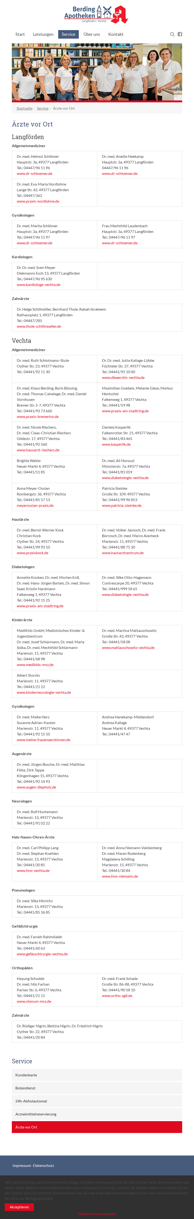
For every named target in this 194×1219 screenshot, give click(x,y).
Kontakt (115, 34)
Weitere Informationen (97, 1213)
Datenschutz (43, 1165)
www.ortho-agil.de (117, 995)
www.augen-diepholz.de (36, 787)
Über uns (92, 34)
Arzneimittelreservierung (35, 1114)
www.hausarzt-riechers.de (38, 450)
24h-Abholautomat (31, 1101)
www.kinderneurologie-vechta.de (44, 692)
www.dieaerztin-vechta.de (123, 377)
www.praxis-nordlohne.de (38, 201)
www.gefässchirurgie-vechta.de (42, 954)
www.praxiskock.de (32, 552)
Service (68, 34)
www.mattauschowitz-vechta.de (128, 647)
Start (20, 34)
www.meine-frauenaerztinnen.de (43, 739)
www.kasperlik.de (116, 444)
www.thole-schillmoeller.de (39, 326)
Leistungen (43, 34)
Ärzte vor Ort (26, 1127)
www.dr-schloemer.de (34, 173)
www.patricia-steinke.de (121, 505)
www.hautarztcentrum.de (123, 552)
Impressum (22, 1165)
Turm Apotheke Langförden (97, 14)
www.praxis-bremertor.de (38, 416)
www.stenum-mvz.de (34, 1001)
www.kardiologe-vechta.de (38, 284)
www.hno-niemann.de (120, 876)
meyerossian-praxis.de (35, 505)
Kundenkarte (26, 1075)
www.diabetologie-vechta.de (125, 477)
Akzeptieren (19, 1207)
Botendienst (25, 1088)
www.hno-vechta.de (33, 870)
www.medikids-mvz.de (35, 664)
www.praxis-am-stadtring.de (125, 410)
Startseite (24, 108)
